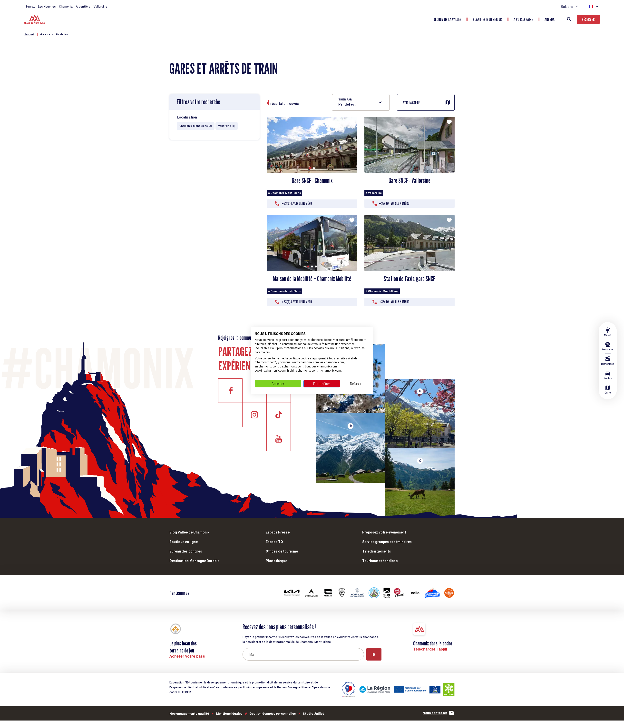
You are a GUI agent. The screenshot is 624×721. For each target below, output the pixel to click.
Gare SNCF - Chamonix (312, 180)
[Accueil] (35, 19)
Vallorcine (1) (226, 126)
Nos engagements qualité (189, 713)
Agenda (550, 19)
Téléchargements (376, 551)
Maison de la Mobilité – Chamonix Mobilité (312, 279)
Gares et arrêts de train (55, 34)
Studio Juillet (313, 713)
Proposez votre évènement (384, 532)
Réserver (588, 19)
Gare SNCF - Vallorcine (409, 180)
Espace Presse (278, 532)
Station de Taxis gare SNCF (409, 279)
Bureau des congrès (185, 551)
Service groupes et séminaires (387, 542)
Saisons (567, 7)
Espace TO (274, 542)
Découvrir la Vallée (447, 19)
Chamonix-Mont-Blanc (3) (195, 126)
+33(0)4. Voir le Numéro (297, 203)
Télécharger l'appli (430, 649)
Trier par (345, 99)
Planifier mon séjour (487, 19)
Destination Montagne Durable (194, 561)
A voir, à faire (523, 19)
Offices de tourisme (282, 551)
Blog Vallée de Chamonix (189, 532)
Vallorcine (100, 6)
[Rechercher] (569, 19)
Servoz (30, 6)
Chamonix (66, 6)
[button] (310, 168)
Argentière (83, 6)
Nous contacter (435, 713)
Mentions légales (229, 713)
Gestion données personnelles (272, 713)
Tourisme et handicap (380, 561)
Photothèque (276, 561)
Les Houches (47, 6)
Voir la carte (411, 102)
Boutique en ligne (183, 542)
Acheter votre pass (187, 656)
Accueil (29, 34)
